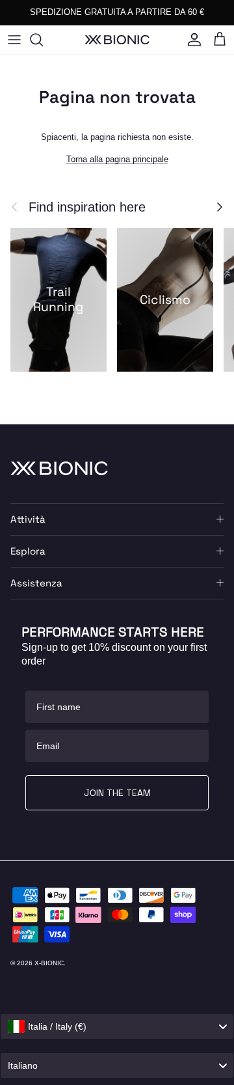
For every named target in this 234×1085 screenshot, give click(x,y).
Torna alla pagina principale (117, 159)
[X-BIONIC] (117, 39)
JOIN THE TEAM (117, 793)
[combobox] (117, 1026)
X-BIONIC (49, 963)
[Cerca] (43, 39)
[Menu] (14, 39)
